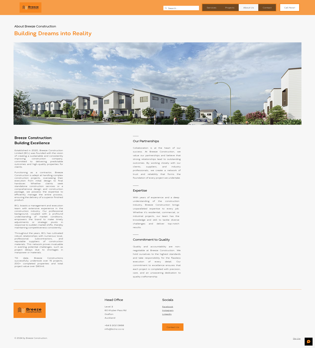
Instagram (167, 310)
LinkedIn (167, 313)
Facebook (167, 306)
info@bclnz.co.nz (114, 328)
